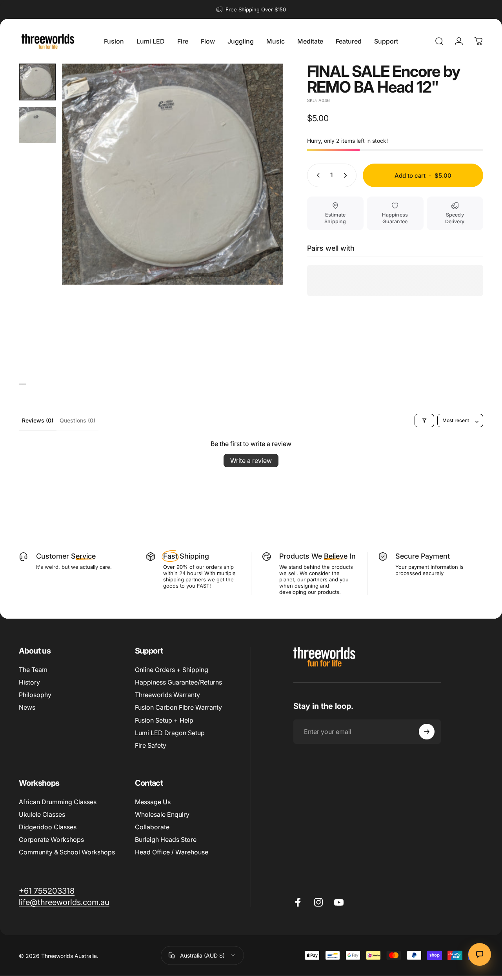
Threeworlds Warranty (167, 695)
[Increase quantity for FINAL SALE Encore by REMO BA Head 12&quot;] (347, 175)
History (29, 682)
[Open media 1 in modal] (172, 174)
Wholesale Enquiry (162, 814)
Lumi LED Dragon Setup (170, 733)
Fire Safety (150, 745)
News (27, 707)
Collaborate (152, 827)
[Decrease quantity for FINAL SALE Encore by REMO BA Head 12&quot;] (316, 175)
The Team (33, 670)
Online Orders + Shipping (171, 670)
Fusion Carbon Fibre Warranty (178, 707)
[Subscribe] (427, 731)
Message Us (153, 802)
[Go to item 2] (37, 125)
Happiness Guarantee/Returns (178, 682)
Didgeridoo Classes (47, 827)
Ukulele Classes (42, 814)
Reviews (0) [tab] (37, 420)
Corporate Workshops (51, 839)
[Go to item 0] (37, 82)
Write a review (251, 460)
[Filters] (424, 420)
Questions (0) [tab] (77, 420)
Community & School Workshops (67, 852)
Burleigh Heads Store (165, 839)
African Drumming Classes (57, 802)
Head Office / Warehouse (171, 852)
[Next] (263, 187)
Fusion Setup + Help (164, 720)
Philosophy (35, 695)
